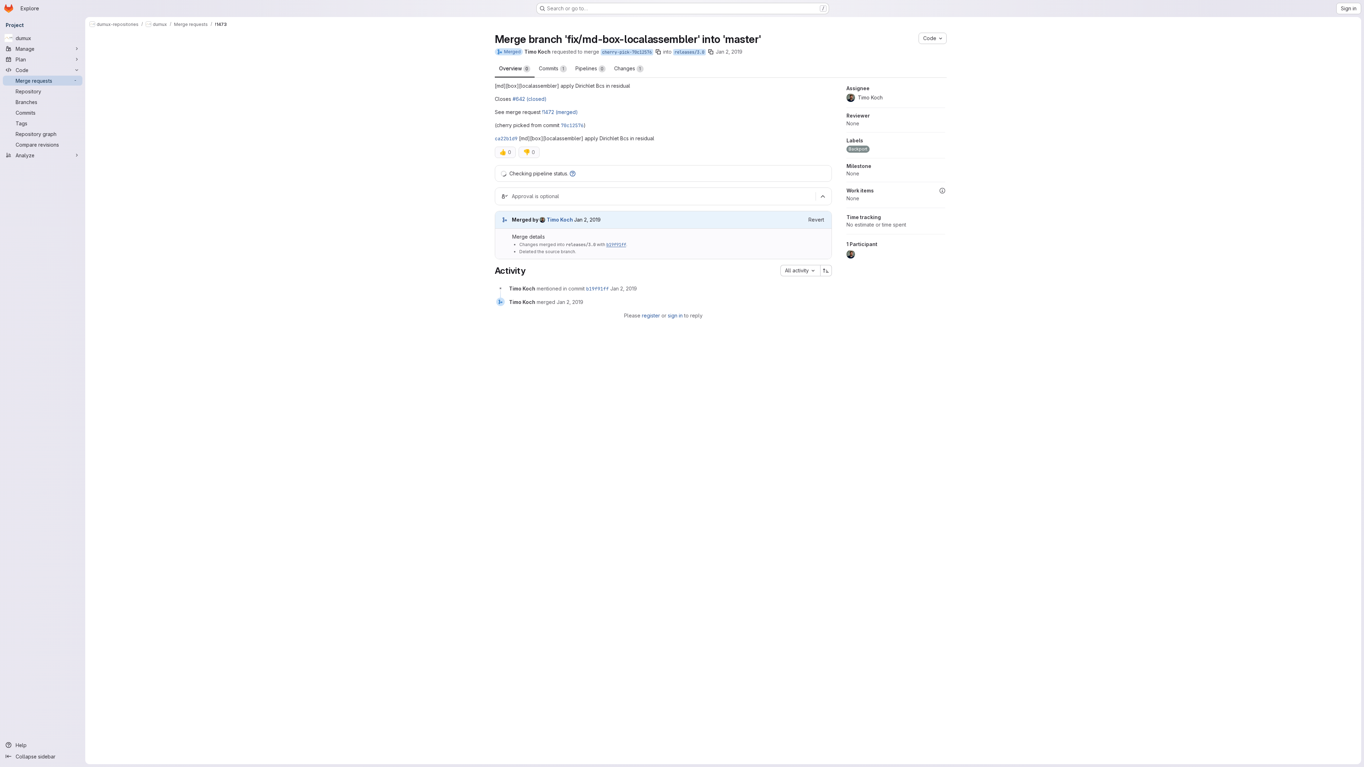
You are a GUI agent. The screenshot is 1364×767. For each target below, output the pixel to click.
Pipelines (589, 68)
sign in (675, 315)
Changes (627, 68)
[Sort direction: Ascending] (826, 270)
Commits (551, 68)
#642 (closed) (530, 99)
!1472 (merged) (560, 112)
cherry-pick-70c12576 (627, 52)
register (651, 315)
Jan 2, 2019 (729, 52)
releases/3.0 (689, 52)
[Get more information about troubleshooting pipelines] (572, 173)
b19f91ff (616, 244)
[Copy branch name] (658, 52)
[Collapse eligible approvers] (823, 196)
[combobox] (800, 270)
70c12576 (572, 125)
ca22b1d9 (506, 138)
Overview (513, 68)
